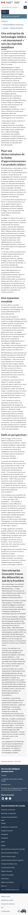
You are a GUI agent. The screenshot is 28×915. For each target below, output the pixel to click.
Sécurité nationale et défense (9, 853)
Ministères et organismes (8, 813)
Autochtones (5, 878)
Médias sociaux (5, 896)
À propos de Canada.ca (8, 904)
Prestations (4, 838)
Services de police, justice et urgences (12, 860)
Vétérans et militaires (7, 882)
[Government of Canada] (10, 2)
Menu (5, 12)
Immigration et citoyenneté (9, 827)
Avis (2, 907)
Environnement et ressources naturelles (13, 849)
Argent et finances (6, 871)
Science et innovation (7, 875)
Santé (3, 842)
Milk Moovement (6, 67)
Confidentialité (5, 911)
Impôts (3, 845)
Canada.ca (4, 21)
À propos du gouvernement (9, 817)
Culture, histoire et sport (8, 856)
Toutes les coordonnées (8, 810)
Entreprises (4, 834)
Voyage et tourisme (7, 831)
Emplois (3, 823)
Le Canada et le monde (8, 867)
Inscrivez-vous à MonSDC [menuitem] (11, 16)
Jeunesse (3, 886)
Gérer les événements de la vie (10, 890)
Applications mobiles (7, 900)
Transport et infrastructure (9, 864)
